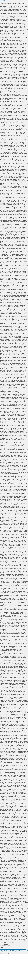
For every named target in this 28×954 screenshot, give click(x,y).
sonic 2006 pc (3, 0)
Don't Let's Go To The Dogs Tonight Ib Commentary (13, 949)
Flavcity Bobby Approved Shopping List (13, 952)
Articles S (25, 952)
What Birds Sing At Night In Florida (8, 949)
